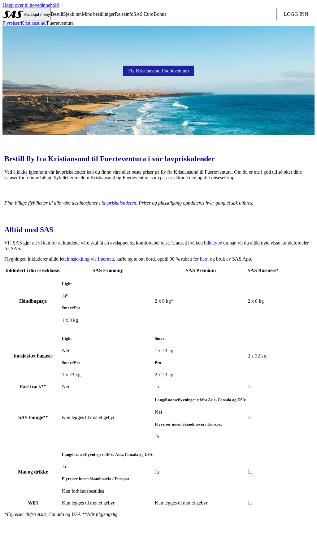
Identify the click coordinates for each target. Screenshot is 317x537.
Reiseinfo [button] (124, 14)
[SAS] (12, 14)
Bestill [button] (57, 14)
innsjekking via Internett (90, 259)
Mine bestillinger (98, 14)
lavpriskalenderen (119, 203)
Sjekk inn (72, 14)
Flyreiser (11, 23)
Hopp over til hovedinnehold (30, 5)
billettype (213, 242)
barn (204, 259)
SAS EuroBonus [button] (149, 14)
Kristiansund (33, 23)
